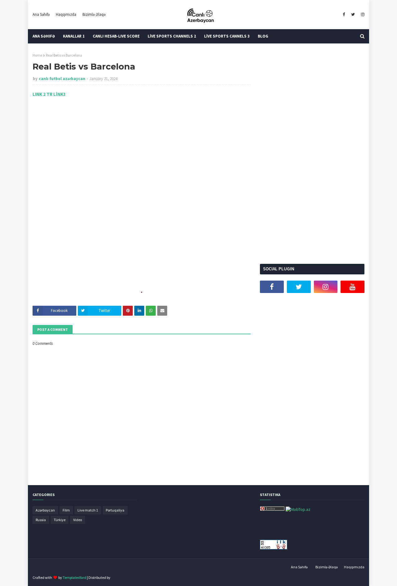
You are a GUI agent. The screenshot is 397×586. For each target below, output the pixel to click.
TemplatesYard (74, 577)
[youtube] (352, 287)
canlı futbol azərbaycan (62, 78)
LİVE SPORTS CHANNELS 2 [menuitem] (172, 36)
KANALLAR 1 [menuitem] (74, 36)
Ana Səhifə (41, 14)
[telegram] (272, 302)
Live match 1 (88, 510)
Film (66, 510)
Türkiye (59, 519)
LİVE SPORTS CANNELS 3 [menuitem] (227, 36)
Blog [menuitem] (263, 36)
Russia (41, 519)
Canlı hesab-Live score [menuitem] (116, 36)
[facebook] (343, 14)
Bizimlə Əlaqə (94, 14)
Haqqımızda (66, 14)
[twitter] (353, 14)
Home (37, 55)
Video (77, 519)
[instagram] (361, 14)
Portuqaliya (115, 510)
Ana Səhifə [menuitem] (44, 36)
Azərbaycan (45, 510)
